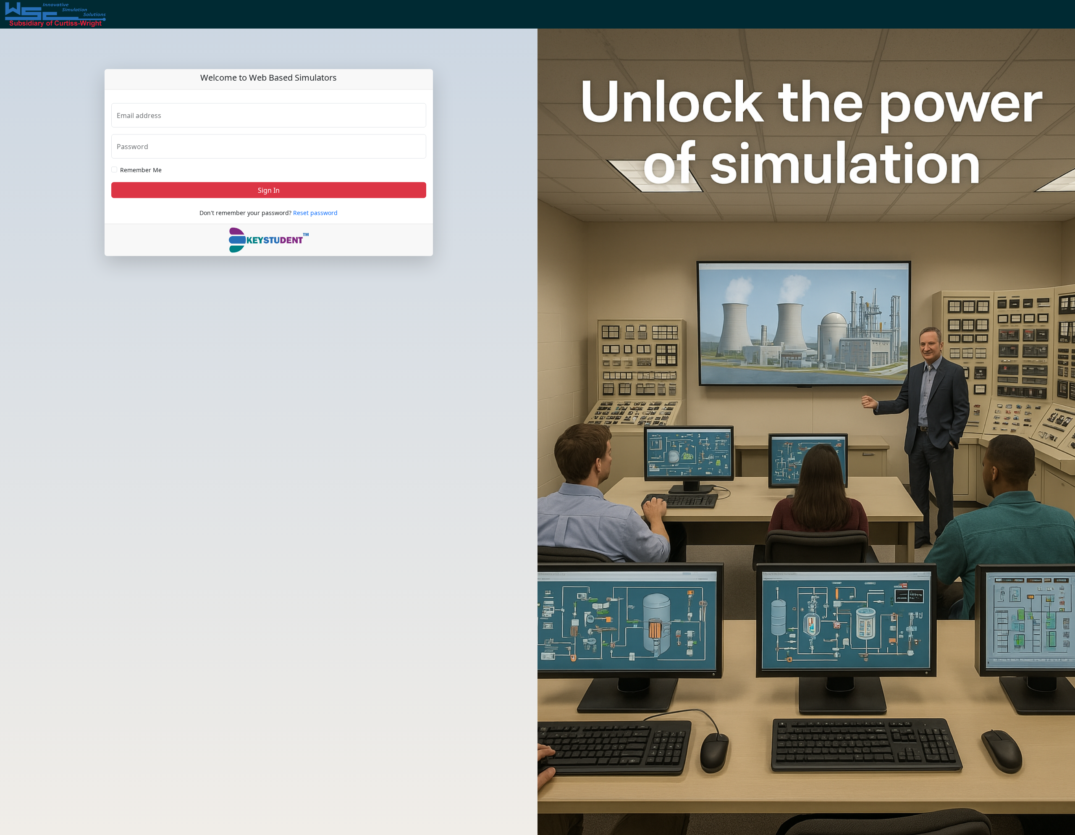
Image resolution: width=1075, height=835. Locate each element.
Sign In (269, 189)
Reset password (315, 212)
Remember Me (141, 169)
